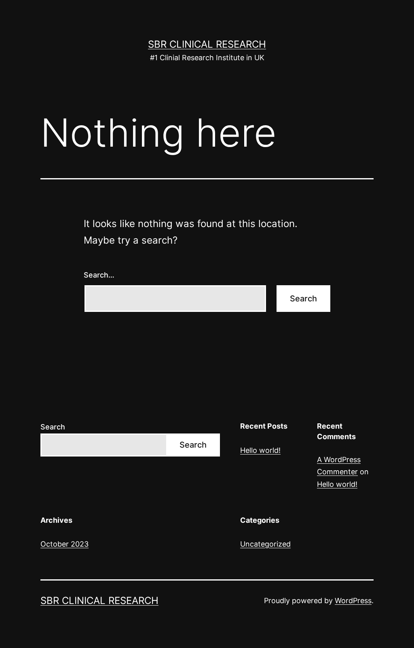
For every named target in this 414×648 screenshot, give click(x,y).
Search (52, 427)
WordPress (353, 600)
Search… (99, 275)
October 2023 (64, 544)
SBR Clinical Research (207, 44)
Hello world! (260, 450)
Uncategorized (265, 544)
